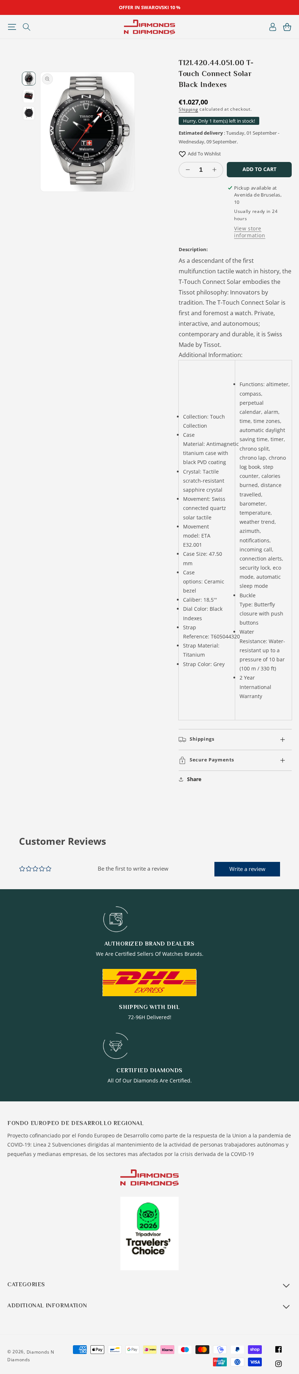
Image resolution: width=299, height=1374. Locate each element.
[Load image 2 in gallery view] (29, 96)
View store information (249, 232)
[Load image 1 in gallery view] (29, 79)
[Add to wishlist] (182, 154)
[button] (11, 27)
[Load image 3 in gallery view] (29, 113)
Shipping (188, 109)
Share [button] (194, 779)
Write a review (247, 868)
